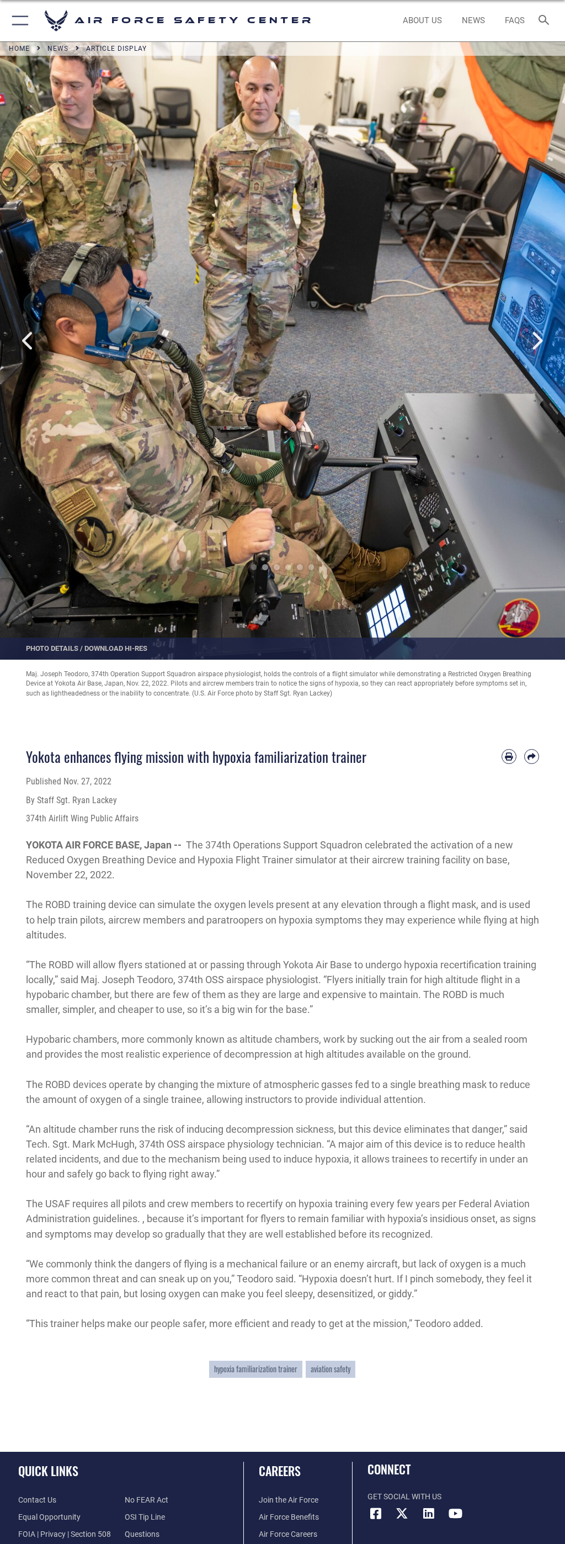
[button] (18, 20)
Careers (280, 1470)
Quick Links (48, 1470)
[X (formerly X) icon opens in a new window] (402, 1513)
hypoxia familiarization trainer (255, 1369)
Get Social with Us (404, 1496)
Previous (28, 341)
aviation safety (330, 1369)
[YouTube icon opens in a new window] (455, 1513)
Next (537, 341)
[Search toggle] (546, 20)
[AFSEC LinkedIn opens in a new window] (428, 1513)
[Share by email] (531, 756)
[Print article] (509, 756)
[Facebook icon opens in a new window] (375, 1513)
